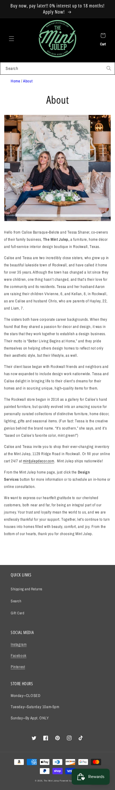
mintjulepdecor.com (38, 461)
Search (16, 601)
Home (15, 81)
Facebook (18, 655)
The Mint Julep (51, 780)
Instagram (18, 644)
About (27, 81)
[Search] (109, 68)
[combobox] (57, 68)
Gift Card (17, 613)
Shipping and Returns (27, 589)
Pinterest (18, 666)
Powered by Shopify (70, 780)
